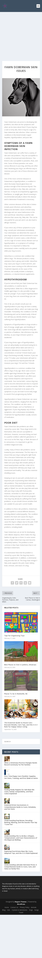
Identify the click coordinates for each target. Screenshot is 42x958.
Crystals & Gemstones (19, 910)
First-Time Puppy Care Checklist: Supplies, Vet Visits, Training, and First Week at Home (21, 777)
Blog (3, 910)
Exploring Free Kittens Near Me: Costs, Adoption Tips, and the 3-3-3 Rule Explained (20, 852)
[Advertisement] (21, 34)
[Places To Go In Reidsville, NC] (21, 680)
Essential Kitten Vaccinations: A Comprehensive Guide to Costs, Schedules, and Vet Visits (20, 807)
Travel (21, 912)
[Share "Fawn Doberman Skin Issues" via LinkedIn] (25, 583)
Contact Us (14, 907)
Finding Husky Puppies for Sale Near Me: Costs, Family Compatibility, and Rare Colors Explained (19, 792)
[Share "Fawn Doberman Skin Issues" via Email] (29, 583)
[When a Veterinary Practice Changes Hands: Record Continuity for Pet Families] (7, 759)
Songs (36, 910)
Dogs (31, 910)
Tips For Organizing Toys (14, 636)
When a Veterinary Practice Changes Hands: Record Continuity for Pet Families (20, 764)
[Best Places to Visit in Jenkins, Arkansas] (21, 651)
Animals (33, 907)
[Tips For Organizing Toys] (21, 622)
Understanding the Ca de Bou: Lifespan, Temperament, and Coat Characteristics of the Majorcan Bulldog (20, 838)
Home (7, 907)
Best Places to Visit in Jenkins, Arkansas (20, 665)
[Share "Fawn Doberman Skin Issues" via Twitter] (17, 583)
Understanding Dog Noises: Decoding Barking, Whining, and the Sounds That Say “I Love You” (20, 822)
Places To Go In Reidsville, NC (16, 694)
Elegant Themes (20, 902)
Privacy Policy (24, 907)
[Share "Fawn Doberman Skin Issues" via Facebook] (12, 583)
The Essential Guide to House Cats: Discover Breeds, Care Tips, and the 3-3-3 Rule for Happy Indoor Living (20, 725)
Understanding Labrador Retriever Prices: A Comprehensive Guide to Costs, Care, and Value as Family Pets (20, 867)
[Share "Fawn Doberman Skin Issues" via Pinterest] (21, 583)
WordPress (21, 904)
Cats (8, 910)
